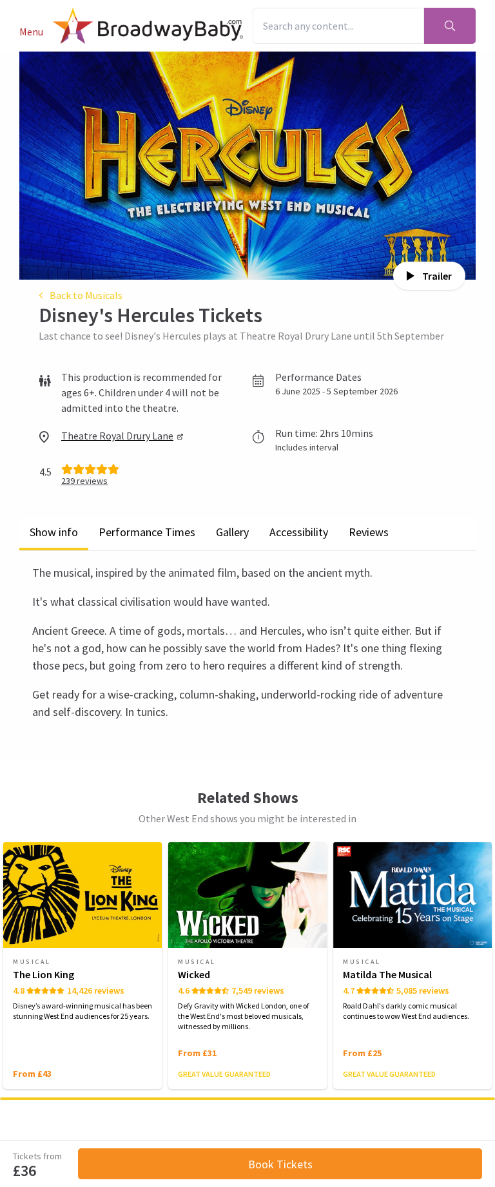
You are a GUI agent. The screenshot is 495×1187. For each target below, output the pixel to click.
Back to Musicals (86, 295)
